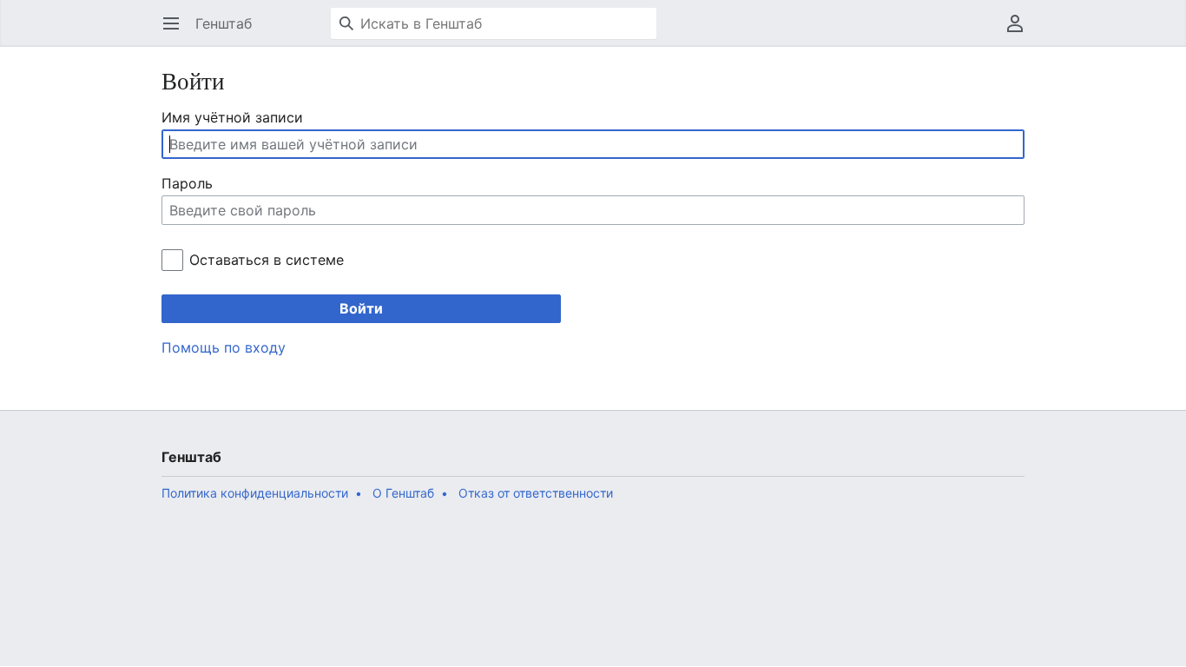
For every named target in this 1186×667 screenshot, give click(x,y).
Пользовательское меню (1020, 32)
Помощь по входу (223, 347)
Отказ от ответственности (535, 492)
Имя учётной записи (232, 117)
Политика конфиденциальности (254, 492)
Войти (361, 308)
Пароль (187, 183)
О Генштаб (403, 492)
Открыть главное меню (176, 32)
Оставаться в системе (266, 259)
